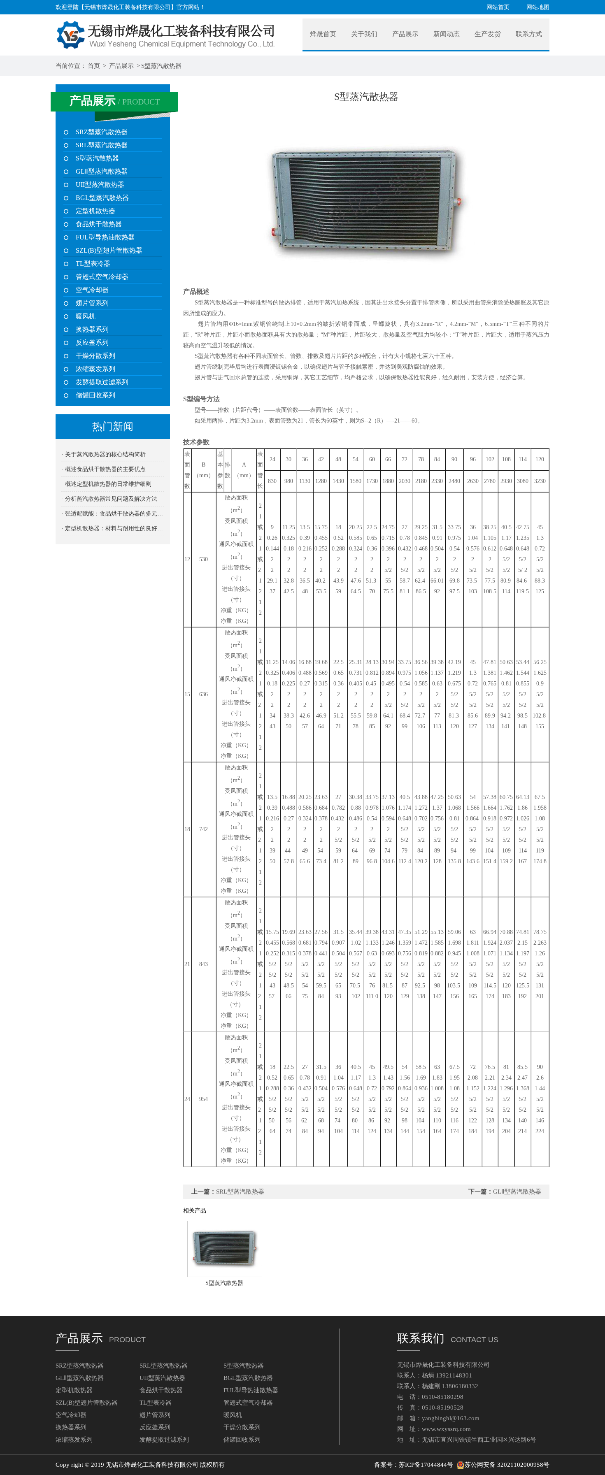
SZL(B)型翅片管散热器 (109, 250)
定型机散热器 (95, 210)
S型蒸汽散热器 (161, 66)
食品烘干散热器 (99, 224)
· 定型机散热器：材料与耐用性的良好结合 (112, 528)
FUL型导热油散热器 (105, 237)
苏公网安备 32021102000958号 (507, 1464)
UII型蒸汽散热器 (100, 184)
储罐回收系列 (95, 395)
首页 (94, 66)
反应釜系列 (92, 342)
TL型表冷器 (93, 263)
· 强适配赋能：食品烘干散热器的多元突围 (112, 514)
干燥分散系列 (95, 355)
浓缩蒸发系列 (95, 368)
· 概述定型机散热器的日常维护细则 (106, 484)
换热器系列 (92, 329)
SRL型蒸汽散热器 (102, 145)
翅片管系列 (92, 303)
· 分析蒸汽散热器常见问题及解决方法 (109, 499)
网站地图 (537, 7)
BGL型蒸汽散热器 (102, 197)
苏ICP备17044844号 (426, 1464)
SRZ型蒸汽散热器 (102, 131)
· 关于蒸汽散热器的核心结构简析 (103, 454)
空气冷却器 (92, 289)
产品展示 (121, 66)
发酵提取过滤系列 (102, 382)
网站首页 (498, 7)
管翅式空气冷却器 (102, 276)
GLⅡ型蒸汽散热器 (102, 171)
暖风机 (85, 316)
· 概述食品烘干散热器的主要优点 (103, 469)
